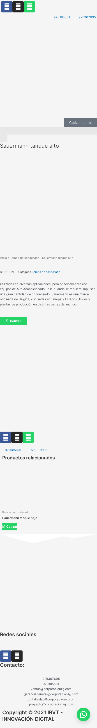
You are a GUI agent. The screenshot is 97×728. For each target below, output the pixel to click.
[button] (48, 131)
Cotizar (15, 321)
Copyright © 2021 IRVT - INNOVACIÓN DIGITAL (32, 715)
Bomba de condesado (24, 258)
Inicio (3, 258)
